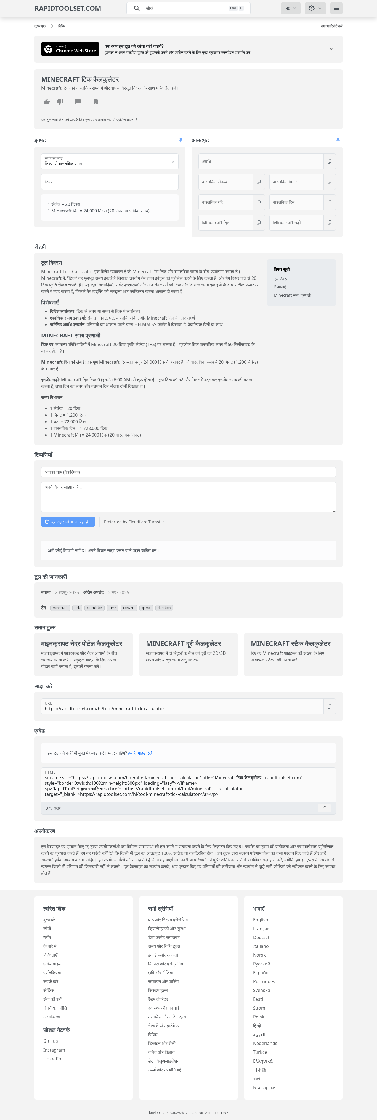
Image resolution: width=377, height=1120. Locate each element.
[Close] (331, 49)
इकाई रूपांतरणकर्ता (163, 955)
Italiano (261, 946)
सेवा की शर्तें (52, 999)
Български (264, 1087)
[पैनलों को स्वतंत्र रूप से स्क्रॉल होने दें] (180, 140)
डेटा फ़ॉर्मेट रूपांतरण (164, 937)
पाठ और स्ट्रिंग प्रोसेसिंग (168, 920)
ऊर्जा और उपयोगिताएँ (164, 1070)
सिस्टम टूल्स (158, 990)
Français (261, 928)
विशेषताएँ (280, 286)
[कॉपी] (329, 161)
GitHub (50, 1041)
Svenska (261, 990)
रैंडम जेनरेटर (158, 999)
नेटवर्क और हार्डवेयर (163, 1026)
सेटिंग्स (48, 990)
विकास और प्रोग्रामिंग (165, 964)
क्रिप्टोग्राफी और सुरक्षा (167, 928)
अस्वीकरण (51, 1017)
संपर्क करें (50, 981)
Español (261, 973)
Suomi (259, 1008)
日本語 (259, 1070)
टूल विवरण (281, 278)
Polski (259, 1017)
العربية (259, 1034)
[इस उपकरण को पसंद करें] (46, 101)
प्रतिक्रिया (52, 973)
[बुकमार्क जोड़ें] (95, 101)
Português (264, 981)
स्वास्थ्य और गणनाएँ (163, 1008)
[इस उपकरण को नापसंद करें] (59, 101)
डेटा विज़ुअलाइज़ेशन (163, 1061)
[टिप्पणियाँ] (77, 101)
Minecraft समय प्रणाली (292, 295)
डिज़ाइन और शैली (162, 1043)
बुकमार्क (49, 920)
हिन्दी (257, 1026)
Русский (261, 964)
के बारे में (49, 946)
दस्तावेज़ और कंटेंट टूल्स (167, 1017)
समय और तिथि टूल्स (164, 946)
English (260, 920)
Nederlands (265, 1043)
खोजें (47, 928)
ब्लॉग (47, 937)
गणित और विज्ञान (161, 1052)
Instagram (54, 1050)
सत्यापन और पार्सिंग (163, 981)
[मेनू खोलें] (336, 8)
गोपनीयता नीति (55, 1008)
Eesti (258, 999)
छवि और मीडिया (160, 973)
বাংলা (256, 1079)
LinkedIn (52, 1059)
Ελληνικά (263, 1061)
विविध (152, 1034)
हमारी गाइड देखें (140, 753)
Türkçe (260, 1052)
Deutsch (261, 937)
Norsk (259, 955)
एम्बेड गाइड (52, 964)
